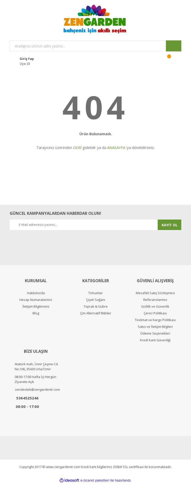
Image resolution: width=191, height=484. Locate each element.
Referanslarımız (155, 300)
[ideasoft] (69, 480)
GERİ (77, 147)
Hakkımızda (36, 293)
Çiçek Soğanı (95, 300)
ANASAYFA (116, 147)
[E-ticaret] (94, 480)
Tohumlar (95, 293)
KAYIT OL (170, 225)
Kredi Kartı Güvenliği (155, 340)
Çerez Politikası (155, 313)
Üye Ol (25, 63)
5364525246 (27, 397)
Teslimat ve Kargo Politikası (155, 320)
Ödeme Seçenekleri (155, 333)
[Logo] (95, 19)
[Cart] (172, 60)
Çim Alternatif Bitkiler (95, 313)
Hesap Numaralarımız (35, 300)
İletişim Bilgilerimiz (35, 306)
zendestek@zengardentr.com (37, 389)
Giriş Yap (27, 58)
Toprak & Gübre (96, 306)
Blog (36, 313)
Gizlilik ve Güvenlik (155, 306)
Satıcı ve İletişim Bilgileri (155, 327)
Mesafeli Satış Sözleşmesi (155, 293)
